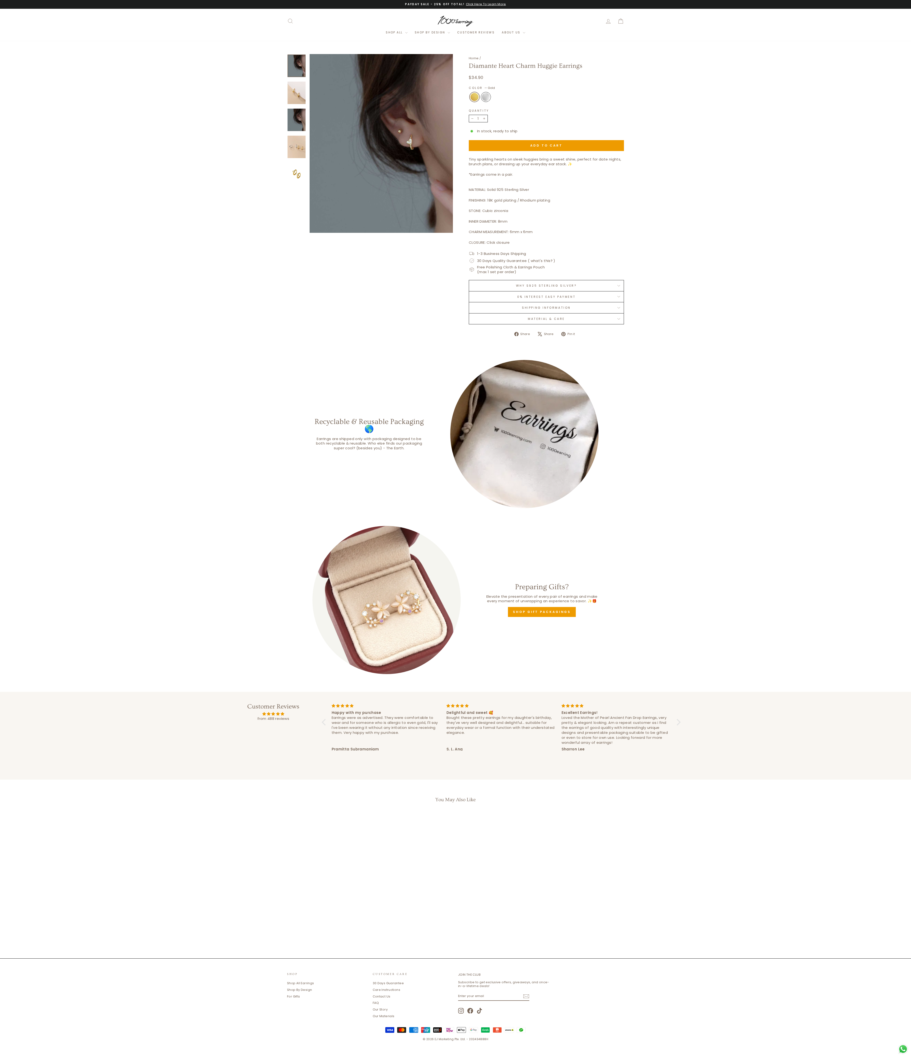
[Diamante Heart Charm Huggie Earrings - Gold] (324, 930)
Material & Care (546, 319)
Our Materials (384, 1016)
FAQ (376, 1003)
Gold (474, 97)
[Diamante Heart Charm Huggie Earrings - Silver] (330, 930)
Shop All (395, 32)
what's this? (542, 260)
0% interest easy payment (546, 297)
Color (482, 88)
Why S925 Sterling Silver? (546, 286)
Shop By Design (430, 32)
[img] (273, 714)
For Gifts (293, 996)
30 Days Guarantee (388, 983)
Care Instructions (386, 990)
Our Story (380, 1009)
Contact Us (381, 996)
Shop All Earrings (300, 983)
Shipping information (546, 308)
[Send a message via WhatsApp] (903, 1049)
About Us (512, 32)
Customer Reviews (476, 32)
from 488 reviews (273, 718)
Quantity (479, 111)
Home (474, 58)
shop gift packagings (542, 612)
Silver (486, 97)
